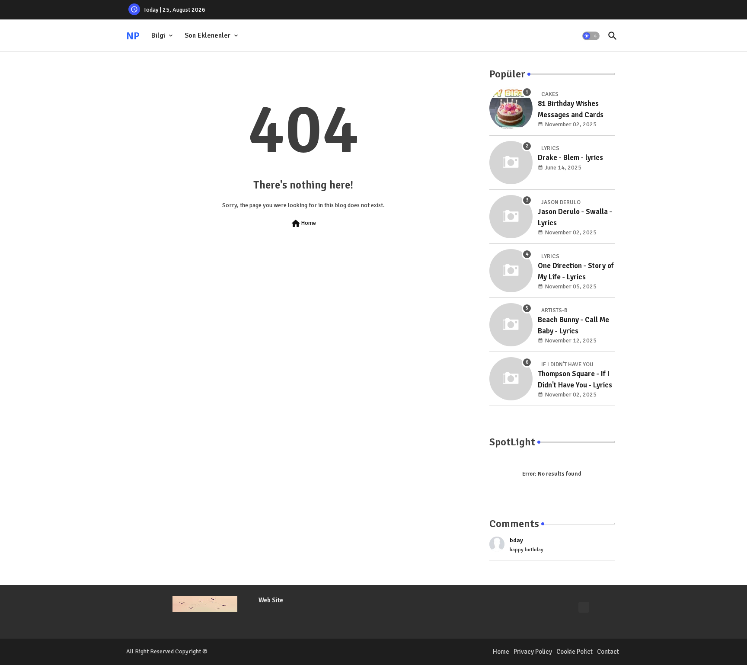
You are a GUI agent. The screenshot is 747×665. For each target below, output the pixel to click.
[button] (591, 36)
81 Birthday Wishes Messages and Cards (570, 109)
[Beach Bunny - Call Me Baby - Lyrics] (511, 324)
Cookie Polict (574, 651)
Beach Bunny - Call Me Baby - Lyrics (573, 325)
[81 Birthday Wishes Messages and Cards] (511, 108)
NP (133, 35)
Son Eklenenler (207, 35)
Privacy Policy (533, 651)
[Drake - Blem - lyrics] (511, 162)
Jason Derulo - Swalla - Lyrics (575, 217)
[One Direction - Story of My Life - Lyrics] (511, 270)
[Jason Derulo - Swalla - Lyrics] (511, 216)
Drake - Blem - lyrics (570, 157)
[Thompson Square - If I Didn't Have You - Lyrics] (511, 378)
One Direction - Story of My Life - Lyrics (576, 271)
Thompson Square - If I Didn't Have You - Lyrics (575, 379)
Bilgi (158, 35)
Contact (608, 651)
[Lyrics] (583, 607)
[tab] (162, 35)
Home (303, 223)
